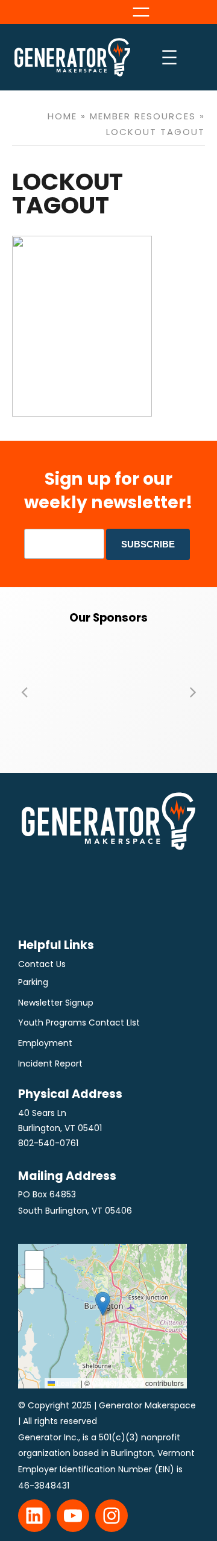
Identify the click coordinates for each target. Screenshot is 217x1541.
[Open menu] (141, 12)
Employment (45, 1043)
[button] (24, 691)
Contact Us (42, 964)
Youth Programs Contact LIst (79, 1022)
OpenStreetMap (117, 1383)
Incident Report (50, 1063)
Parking (33, 982)
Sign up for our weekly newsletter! (108, 490)
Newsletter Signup (55, 1003)
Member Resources (143, 116)
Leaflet (67, 1383)
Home (62, 116)
